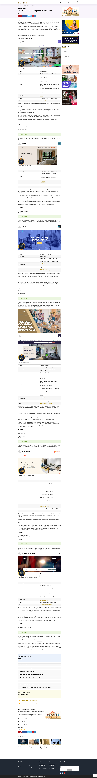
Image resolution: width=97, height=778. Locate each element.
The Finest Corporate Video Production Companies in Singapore (55, 747)
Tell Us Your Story (42, 765)
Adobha (65, 53)
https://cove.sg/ (43, 100)
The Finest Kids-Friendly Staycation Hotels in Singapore (30, 705)
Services (52, 2)
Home (19, 5)
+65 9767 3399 (42, 263)
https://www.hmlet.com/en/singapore (46, 403)
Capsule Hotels (29, 652)
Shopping (67, 2)
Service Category (51, 765)
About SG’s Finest (52, 764)
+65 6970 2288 (42, 598)
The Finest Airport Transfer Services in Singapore (33, 747)
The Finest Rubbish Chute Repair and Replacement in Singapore (43, 748)
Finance (47, 2)
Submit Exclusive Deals (43, 768)
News (36, 2)
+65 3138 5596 (42, 397)
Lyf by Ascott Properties (68, 57)
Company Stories (41, 2)
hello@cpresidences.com (44, 506)
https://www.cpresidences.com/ (45, 510)
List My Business (42, 764)
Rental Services (24, 8)
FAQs (64, 59)
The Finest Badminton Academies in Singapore (23, 747)
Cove (64, 50)
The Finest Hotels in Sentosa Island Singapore (28, 700)
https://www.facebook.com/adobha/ (46, 270)
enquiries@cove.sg (43, 96)
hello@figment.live (43, 182)
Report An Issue (51, 768)
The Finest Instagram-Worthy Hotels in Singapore (29, 703)
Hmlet (65, 54)
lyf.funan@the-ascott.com (44, 600)
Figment (65, 51)
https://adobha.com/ (43, 269)
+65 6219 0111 (42, 505)
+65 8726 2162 (42, 181)
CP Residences (66, 56)
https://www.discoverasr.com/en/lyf (46, 604)
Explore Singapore (59, 2)
